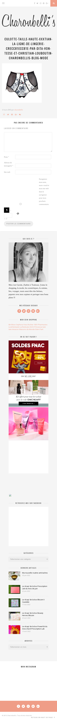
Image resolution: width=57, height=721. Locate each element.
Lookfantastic (14, 327)
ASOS (31, 327)
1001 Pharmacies (40, 324)
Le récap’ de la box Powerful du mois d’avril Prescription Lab (34, 627)
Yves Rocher (28, 324)
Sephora (19, 324)
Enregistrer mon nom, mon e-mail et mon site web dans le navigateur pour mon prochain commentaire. (44, 192)
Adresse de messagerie (8, 164)
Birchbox (12, 324)
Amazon (15, 329)
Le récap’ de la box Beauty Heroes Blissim (32, 614)
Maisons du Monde (27, 329)
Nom (6, 157)
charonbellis (18, 110)
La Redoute (24, 327)
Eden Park (39, 329)
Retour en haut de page (42, 717)
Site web (7, 172)
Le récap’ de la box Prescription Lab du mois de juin (34, 587)
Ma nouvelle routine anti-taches (35, 573)
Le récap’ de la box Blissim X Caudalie (33, 600)
